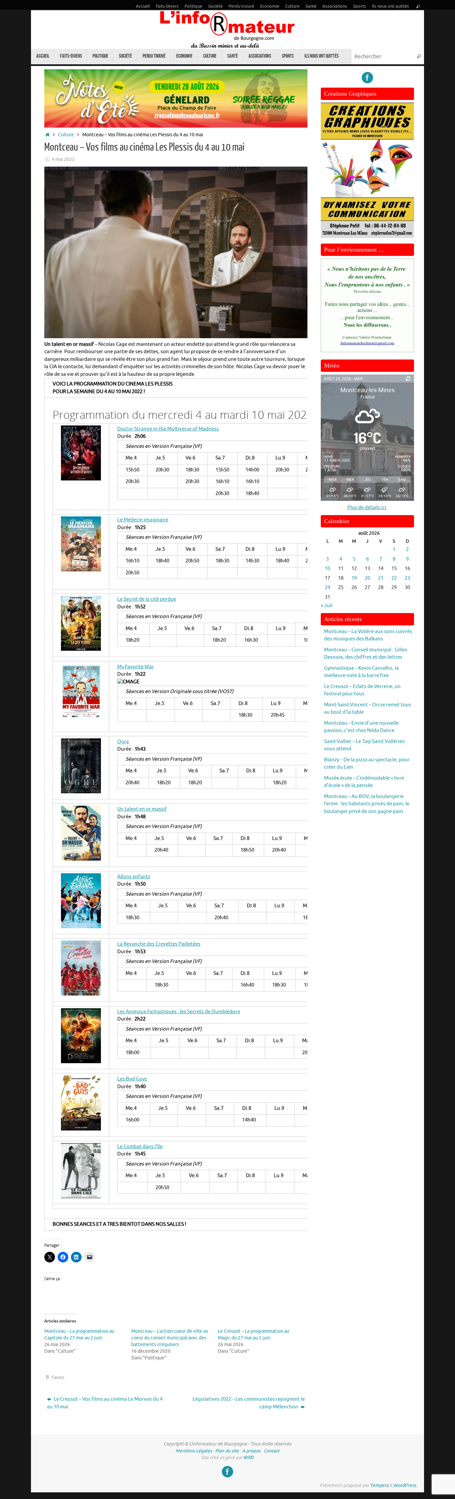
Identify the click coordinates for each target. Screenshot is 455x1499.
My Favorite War (135, 667)
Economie (269, 6)
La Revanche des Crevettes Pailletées (159, 944)
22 (394, 578)
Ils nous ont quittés (390, 6)
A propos (251, 1451)
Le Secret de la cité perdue (146, 599)
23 (407, 578)
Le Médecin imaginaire (142, 520)
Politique (193, 6)
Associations (334, 6)
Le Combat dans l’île (140, 1146)
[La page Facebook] (367, 77)
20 (367, 578)
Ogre (123, 742)
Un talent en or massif (142, 809)
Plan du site (227, 1451)
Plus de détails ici (366, 507)
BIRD (248, 1457)
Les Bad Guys (132, 1079)
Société (215, 6)
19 (354, 578)
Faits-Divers (167, 6)
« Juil (326, 605)
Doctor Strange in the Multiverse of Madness (168, 429)
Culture (292, 6)
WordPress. (405, 1485)
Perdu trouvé (241, 6)
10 (327, 568)
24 (327, 587)
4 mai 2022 (63, 159)
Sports (359, 6)
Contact (271, 1451)
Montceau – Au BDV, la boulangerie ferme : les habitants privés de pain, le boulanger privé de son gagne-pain (366, 804)
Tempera (379, 1485)
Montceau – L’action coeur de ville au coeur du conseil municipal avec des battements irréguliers (169, 1337)
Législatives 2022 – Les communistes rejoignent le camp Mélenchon (249, 1403)
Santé (310, 6)
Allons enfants (133, 877)
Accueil (143, 6)
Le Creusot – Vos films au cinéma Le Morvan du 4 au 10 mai (105, 1403)
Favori (58, 1377)
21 (380, 578)
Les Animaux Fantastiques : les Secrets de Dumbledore (178, 1012)
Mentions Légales (194, 1451)
